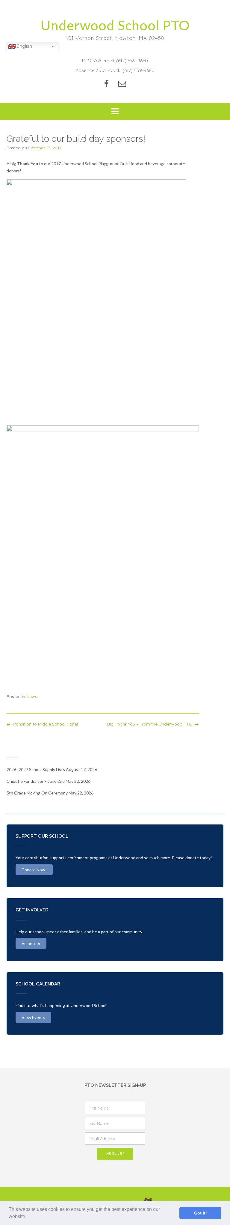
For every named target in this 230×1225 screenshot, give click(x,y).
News (31, 696)
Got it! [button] (200, 1213)
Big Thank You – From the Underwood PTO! (153, 724)
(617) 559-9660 (132, 61)
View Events (33, 1017)
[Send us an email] (122, 83)
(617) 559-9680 (138, 70)
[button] (28, 1217)
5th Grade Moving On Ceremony (37, 792)
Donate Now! (34, 869)
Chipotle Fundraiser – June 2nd (36, 781)
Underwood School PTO (115, 25)
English (24, 46)
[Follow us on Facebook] (106, 83)
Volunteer (31, 943)
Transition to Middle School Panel (42, 724)
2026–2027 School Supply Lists (36, 769)
